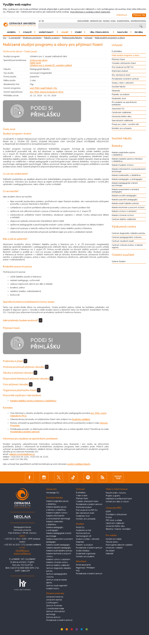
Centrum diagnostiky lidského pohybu (128, 233)
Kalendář (109, 554)
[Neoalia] (22, 517)
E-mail (113, 21)
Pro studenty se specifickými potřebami (124, 103)
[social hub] (118, 477)
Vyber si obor (81, 496)
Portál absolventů (83, 565)
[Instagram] (44, 477)
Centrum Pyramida (54, 606)
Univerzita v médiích (114, 548)
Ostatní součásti (123, 254)
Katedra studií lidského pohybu (125, 203)
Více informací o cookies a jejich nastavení (90, 12)
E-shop (109, 517)
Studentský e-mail (83, 530)
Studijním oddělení (81, 419)
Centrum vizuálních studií (123, 241)
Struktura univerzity (32, 38)
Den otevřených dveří (85, 513)
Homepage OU (52, 493)
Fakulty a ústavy (52, 38)
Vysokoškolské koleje (55, 609)
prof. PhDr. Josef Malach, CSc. (43, 88)
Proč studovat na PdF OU (122, 67)
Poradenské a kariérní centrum (24, 432)
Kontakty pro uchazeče (122, 128)
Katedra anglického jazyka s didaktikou (123, 154)
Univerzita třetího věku (121, 117)
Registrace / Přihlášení (85, 568)
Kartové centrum (53, 617)
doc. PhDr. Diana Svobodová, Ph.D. (47, 92)
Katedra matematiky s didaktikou (126, 175)
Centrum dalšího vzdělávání (124, 219)
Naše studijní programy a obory (110, 38)
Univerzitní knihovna (54, 597)
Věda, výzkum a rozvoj (102, 32)
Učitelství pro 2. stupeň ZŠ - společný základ (51, 65)
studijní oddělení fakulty (78, 464)
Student (80, 32)
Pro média (139, 32)
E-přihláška (117, 51)
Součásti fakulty (48, 32)
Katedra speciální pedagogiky (125, 200)
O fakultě (29, 32)
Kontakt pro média (113, 539)
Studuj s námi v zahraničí (123, 83)
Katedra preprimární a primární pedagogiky (125, 190)
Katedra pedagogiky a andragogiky (127, 179)
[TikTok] (73, 477)
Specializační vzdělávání (122, 121)
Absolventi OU (118, 109)
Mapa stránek (83, 21)
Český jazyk (35, 63)
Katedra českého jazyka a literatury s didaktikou (33, 401)
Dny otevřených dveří (121, 75)
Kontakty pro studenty (85, 557)
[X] (58, 477)
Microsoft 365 (96, 21)
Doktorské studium (120, 71)
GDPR (108, 512)
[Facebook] (29, 477)
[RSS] (102, 477)
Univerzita (13, 32)
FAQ (78, 571)
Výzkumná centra (124, 226)
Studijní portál (123, 21)
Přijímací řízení (118, 59)
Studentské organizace (85, 554)
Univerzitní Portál (138, 21)
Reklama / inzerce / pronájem (118, 529)
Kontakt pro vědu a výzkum (117, 502)
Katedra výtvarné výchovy (123, 215)
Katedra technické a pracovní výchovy (128, 207)
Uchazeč (66, 32)
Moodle (106, 21)
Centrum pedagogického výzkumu (127, 237)
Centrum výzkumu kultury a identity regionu (127, 246)
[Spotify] (87, 477)
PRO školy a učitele (114, 520)
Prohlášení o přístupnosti (116, 514)
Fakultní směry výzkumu (116, 493)
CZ (40, 21)
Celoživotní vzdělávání (121, 113)
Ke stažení (110, 551)
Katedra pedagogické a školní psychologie (125, 184)
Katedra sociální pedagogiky (124, 196)
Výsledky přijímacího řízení (124, 63)
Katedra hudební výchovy (123, 165)
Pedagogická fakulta (72, 38)
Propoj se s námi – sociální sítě (125, 124)
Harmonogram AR (83, 536)
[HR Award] (22, 585)
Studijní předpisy (83, 551)
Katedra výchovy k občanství (124, 211)
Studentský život (119, 98)
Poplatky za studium (120, 94)
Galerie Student (118, 261)
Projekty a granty (113, 496)
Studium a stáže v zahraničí (87, 539)
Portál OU (80, 527)
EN (43, 21)
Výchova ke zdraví (38, 60)
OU (4, 38)
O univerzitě (14, 38)
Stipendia (116, 91)
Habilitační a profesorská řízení (119, 499)
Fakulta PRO (124, 32)
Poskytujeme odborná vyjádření (119, 545)
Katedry (117, 146)
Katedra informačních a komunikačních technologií (129, 170)
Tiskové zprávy (112, 542)
